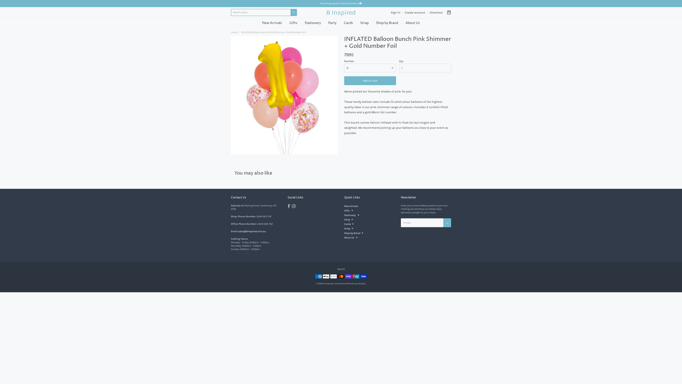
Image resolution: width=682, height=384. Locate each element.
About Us (412, 23)
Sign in (395, 12)
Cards (348, 23)
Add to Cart (370, 80)
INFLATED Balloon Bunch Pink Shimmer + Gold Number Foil (273, 32)
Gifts (293, 23)
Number (349, 61)
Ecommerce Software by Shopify (350, 283)
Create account (415, 12)
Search (341, 269)
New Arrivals (272, 23)
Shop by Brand (387, 23)
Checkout (436, 12)
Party (332, 23)
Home (234, 32)
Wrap (364, 23)
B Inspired (341, 12)
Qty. (401, 61)
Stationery (313, 23)
